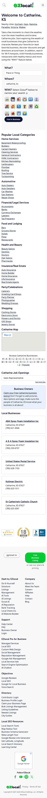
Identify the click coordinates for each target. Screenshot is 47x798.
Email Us (13, 555)
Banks (4, 209)
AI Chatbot (7, 667)
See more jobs (40, 382)
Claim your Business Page (14, 703)
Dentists (5, 251)
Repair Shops (8, 197)
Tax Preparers (8, 218)
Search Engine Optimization (15, 664)
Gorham (19, 24)
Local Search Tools (10, 725)
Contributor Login (10, 697)
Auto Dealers (8, 185)
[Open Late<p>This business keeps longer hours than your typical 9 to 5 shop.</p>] (12, 99)
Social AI (5, 601)
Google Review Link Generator (16, 738)
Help (27, 595)
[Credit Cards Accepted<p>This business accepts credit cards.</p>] (18, 99)
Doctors (5, 254)
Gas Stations (7, 194)
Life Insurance (8, 279)
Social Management (11, 652)
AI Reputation (8, 604)
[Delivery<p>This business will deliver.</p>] (7, 106)
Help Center (7, 624)
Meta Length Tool (10, 734)
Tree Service (7, 173)
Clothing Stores (9, 312)
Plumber (6, 167)
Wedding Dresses (10, 303)
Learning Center (9, 747)
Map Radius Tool (9, 728)
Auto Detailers (8, 188)
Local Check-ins (9, 610)
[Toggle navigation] (42, 5)
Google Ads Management (14, 658)
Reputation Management (13, 655)
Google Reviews (9, 678)
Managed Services (10, 643)
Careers (28, 589)
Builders (5, 146)
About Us (29, 583)
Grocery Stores (9, 230)
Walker (22, 27)
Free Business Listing (35, 558)
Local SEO (6, 646)
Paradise (6, 27)
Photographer (8, 300)
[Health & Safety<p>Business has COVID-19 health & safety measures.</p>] (18, 113)
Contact (28, 598)
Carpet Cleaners (9, 149)
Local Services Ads (10, 661)
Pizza (4, 236)
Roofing (5, 170)
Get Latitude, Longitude (13, 741)
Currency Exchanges (11, 212)
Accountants (7, 206)
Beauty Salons (8, 248)
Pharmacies (7, 261)
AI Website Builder (10, 613)
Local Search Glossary (12, 744)
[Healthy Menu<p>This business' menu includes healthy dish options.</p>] (12, 113)
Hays (26, 24)
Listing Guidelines (10, 709)
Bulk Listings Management (14, 706)
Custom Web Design (11, 649)
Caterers (6, 291)
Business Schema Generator (15, 731)
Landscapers (8, 164)
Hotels (5, 233)
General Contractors (11, 155)
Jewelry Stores (8, 324)
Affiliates (29, 592)
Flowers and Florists (11, 318)
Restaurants (7, 239)
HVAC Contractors (10, 158)
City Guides (7, 715)
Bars (4, 227)
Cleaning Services (10, 152)
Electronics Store (10, 315)
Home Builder (8, 273)
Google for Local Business (14, 684)
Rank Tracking (8, 607)
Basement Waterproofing (14, 143)
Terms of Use (35, 786)
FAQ (3, 627)
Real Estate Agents (10, 282)
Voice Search (8, 687)
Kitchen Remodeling (11, 161)
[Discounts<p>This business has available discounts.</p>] (12, 106)
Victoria (14, 27)
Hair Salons (7, 258)
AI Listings (6, 598)
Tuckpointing (8, 176)
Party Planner (8, 297)
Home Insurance (9, 276)
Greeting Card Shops (11, 294)
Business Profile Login (12, 700)
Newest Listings (9, 712)
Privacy (25, 786)
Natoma (33, 24)
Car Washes (7, 191)
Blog (27, 601)
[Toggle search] (4, 5)
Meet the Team (32, 586)
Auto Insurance (9, 270)
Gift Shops (6, 321)
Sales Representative (13, 378)
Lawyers (5, 215)
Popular (26, 364)
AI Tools (5, 595)
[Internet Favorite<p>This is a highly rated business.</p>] (24, 113)
